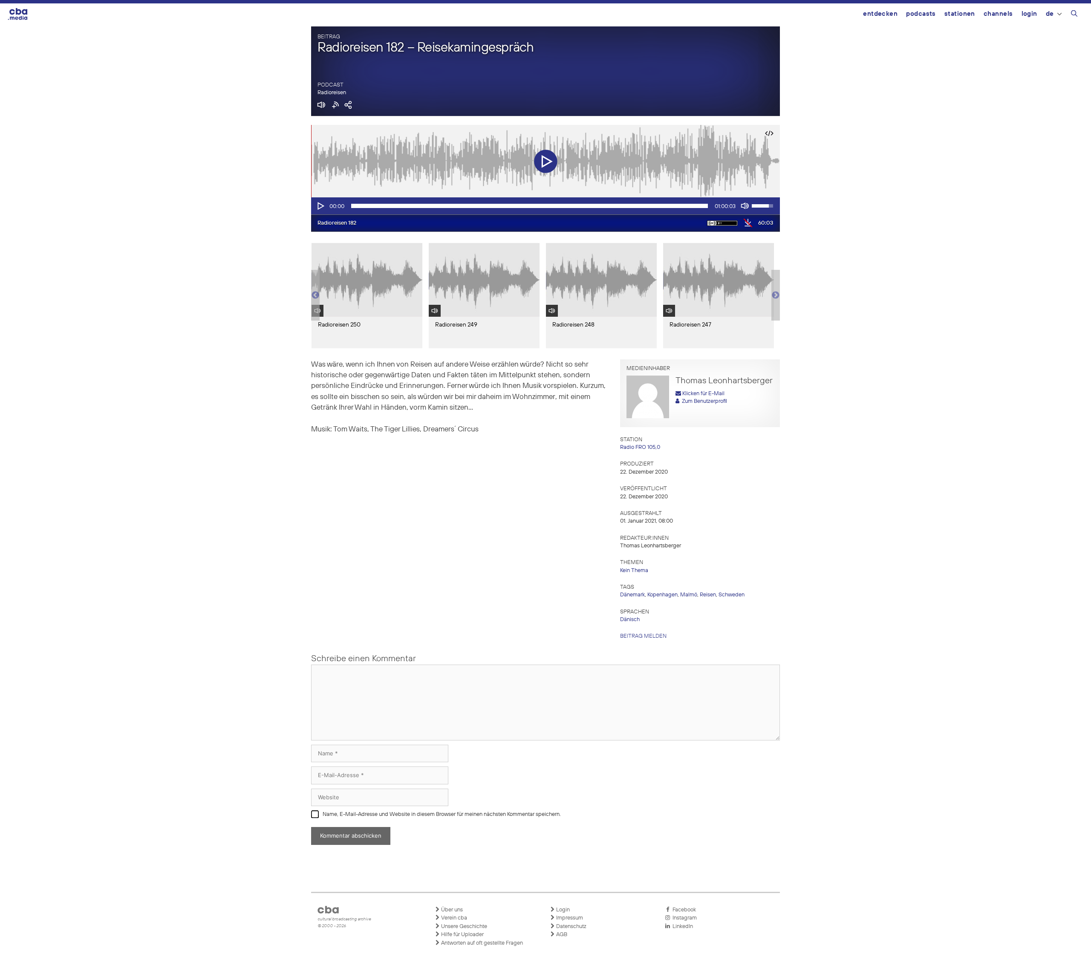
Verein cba (453, 918)
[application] (545, 205)
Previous (315, 295)
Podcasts (921, 14)
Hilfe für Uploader (462, 934)
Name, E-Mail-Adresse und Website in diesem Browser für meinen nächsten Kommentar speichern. (442, 814)
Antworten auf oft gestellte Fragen (481, 943)
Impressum (569, 918)
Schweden (732, 595)
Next (775, 295)
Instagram (683, 918)
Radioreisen (331, 92)
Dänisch (630, 619)
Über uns (451, 910)
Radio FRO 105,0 (640, 447)
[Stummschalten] (745, 206)
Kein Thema (634, 570)
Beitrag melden (643, 636)
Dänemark (632, 595)
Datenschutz (570, 926)
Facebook (683, 910)
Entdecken (880, 14)
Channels (998, 14)
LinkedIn (681, 926)
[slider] (529, 206)
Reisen (708, 595)
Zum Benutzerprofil (703, 401)
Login (1029, 14)
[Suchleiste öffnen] (1074, 14)
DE (1050, 14)
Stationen (959, 14)
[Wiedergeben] (320, 206)
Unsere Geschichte (463, 926)
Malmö (688, 595)
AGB (561, 934)
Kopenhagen (662, 595)
